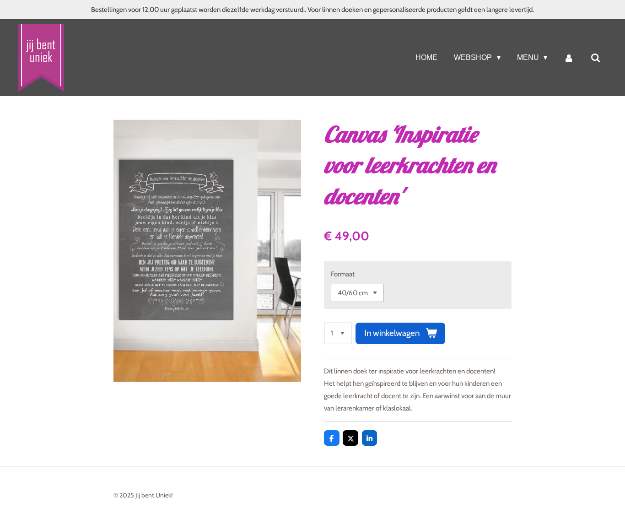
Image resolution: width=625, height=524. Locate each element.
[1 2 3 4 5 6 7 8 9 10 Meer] (337, 333)
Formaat (343, 274)
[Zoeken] (596, 58)
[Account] (569, 58)
